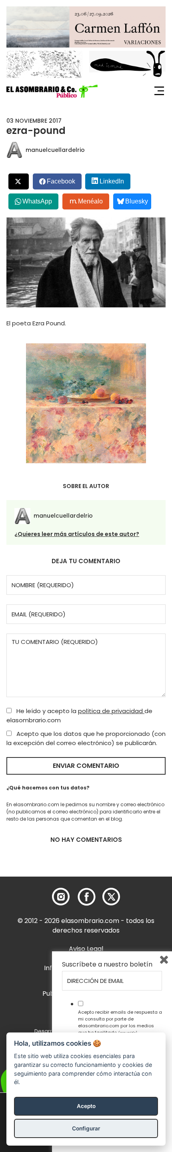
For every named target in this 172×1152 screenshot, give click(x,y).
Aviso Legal (86, 948)
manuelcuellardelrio (55, 150)
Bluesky (136, 201)
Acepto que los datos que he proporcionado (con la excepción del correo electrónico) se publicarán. (86, 738)
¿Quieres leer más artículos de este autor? (76, 534)
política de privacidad (111, 711)
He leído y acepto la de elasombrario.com (79, 715)
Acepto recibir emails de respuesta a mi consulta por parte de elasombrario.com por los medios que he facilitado (120, 1022)
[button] (52, 91)
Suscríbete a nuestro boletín (107, 964)
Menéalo (90, 201)
